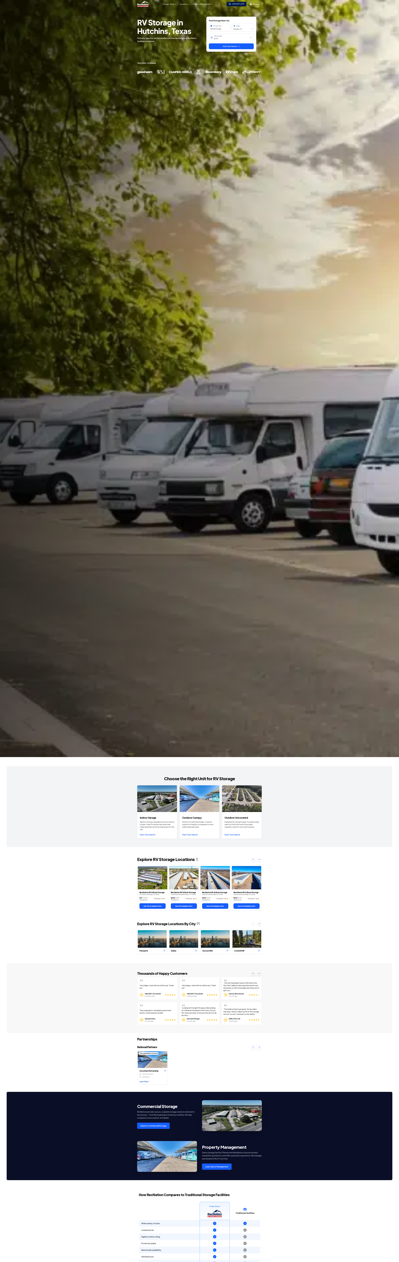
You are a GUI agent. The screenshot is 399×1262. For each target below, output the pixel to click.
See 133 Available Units (152, 906)
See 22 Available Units (215, 906)
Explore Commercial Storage (153, 1126)
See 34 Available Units (246, 906)
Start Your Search (147, 834)
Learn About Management (216, 1166)
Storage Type (217, 26)
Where (238, 26)
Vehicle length (218, 36)
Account (256, 4)
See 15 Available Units (183, 906)
